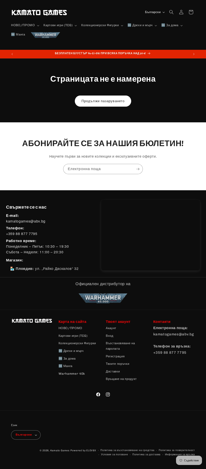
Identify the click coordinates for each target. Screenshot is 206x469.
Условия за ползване (114, 454)
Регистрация (115, 356)
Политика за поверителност (177, 450)
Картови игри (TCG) (73, 336)
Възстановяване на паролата (120, 345)
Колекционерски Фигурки (77, 343)
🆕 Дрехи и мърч (71, 351)
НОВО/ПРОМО (70, 328)
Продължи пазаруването (103, 101)
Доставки (113, 371)
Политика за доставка (146, 454)
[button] (24, 25)
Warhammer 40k (72, 373)
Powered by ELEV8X (83, 450)
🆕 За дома (67, 358)
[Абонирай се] (138, 169)
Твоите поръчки (117, 364)
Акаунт (111, 328)
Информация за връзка (180, 454)
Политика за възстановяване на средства (127, 450)
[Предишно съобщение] (12, 54)
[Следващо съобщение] (194, 54)
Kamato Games (60, 450)
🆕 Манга (66, 366)
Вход (109, 336)
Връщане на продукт (121, 379)
